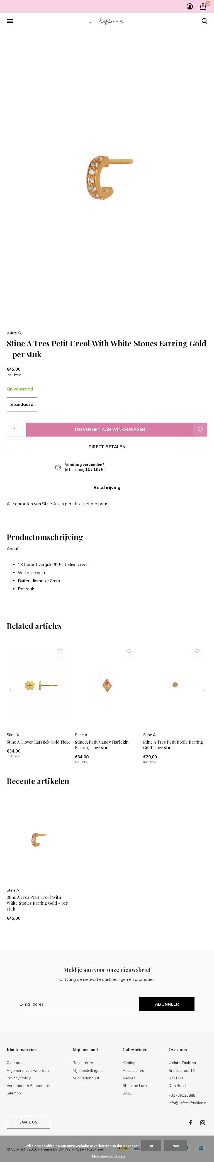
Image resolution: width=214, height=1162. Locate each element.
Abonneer (167, 1004)
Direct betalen (107, 446)
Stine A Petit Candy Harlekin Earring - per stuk (101, 745)
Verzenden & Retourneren (29, 1085)
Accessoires (133, 1070)
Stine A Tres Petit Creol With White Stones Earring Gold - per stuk (37, 903)
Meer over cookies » (108, 1156)
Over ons (14, 1062)
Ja (151, 1146)
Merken (129, 1078)
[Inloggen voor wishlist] (200, 430)
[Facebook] (190, 1123)
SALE (127, 1093)
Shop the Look (135, 1085)
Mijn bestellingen (87, 1070)
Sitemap (14, 1093)
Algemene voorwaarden (28, 1070)
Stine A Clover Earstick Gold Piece (38, 742)
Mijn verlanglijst (86, 1078)
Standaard (21, 404)
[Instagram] (202, 1123)
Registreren (83, 1062)
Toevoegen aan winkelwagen (109, 429)
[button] (11, 21)
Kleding (129, 1062)
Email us (28, 1122)
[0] (203, 6)
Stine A (14, 332)
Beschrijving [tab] (107, 487)
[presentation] (10, 689)
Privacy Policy (19, 1078)
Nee (175, 1146)
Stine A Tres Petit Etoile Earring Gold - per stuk (173, 745)
